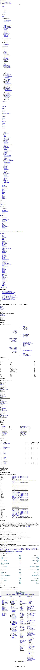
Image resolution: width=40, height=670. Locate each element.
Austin (13, 637)
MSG (5, 172)
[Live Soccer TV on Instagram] (31, 635)
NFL (31, 652)
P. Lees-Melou (2, 315)
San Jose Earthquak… (8, 90)
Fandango (5, 166)
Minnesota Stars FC (8, 95)
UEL (3, 188)
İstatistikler (2, 317)
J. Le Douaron (25, 343)
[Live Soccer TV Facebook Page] (31, 631)
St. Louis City (14, 629)
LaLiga (5, 29)
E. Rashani (10, 348)
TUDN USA (6, 146)
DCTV (5, 164)
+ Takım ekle (4, 208)
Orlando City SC (7, 80)
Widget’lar (30, 640)
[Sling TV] (6, 231)
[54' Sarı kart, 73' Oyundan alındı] (3, 403)
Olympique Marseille (6, 443)
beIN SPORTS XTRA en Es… (7, 264)
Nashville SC (7, 73)
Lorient (4, 454)
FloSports (5, 167)
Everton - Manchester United (30, 628)
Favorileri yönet (3, 204)
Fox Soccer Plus (6, 138)
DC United (7, 82)
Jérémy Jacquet (4, 433)
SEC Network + (4, 280)
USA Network (6, 147)
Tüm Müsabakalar (5, 46)
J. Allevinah (10, 338)
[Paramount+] (14, 231)
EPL (3, 193)
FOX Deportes (6, 152)
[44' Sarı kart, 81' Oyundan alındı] (3, 394)
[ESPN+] (21, 231)
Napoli (5, 62)
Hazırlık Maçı (6, 44)
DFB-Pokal (6, 35)
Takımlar (3, 47)
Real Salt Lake (7, 93)
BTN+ (5, 161)
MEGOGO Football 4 (15, 515)
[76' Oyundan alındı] (3, 396)
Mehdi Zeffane (4, 435)
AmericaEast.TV (5, 260)
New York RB (14, 616)
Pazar (5, 12)
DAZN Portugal (20, 502)
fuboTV (5, 145)
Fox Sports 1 (6, 140)
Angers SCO (5, 461)
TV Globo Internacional (6, 254)
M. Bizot (24, 353)
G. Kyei (1, 309)
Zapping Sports (6, 182)
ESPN (5, 135)
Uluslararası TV (2, 320)
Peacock (5, 154)
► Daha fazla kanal (3, 287)
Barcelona (5, 57)
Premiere (5, 175)
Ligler (3, 16)
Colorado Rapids (7, 92)
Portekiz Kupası (6, 34)
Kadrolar (1, 318)
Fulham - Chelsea (32, 605)
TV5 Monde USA (33, 549)
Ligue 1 (5, 31)
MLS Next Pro (6, 171)
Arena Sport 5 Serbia (19, 496)
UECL (3, 189)
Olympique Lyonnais (6, 447)
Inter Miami (13, 611)
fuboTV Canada (25, 480)
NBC (5, 136)
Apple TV (5, 143)
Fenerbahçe (6, 68)
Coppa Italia (6, 36)
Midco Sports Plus (7, 170)
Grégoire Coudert (24, 431)
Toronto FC (7, 81)
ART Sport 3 (14, 492)
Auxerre (4, 463)
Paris (4, 458)
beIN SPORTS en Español (6, 248)
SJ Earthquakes (14, 627)
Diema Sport (14, 479)
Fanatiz (5, 131)
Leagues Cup (4, 190)
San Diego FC (7, 96)
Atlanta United (14, 623)
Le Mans (4, 452)
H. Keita (10, 347)
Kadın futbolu (31, 637)
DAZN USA (6, 148)
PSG (4, 449)
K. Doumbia (25, 342)
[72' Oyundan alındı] (3, 408)
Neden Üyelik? (15, 587)
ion (2, 273)
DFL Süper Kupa (7, 33)
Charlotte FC (7, 77)
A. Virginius (15, 338)
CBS (5, 134)
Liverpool (5, 53)
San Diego (13, 633)
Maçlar (3, 6)
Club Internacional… (8, 74)
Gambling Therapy (21, 661)
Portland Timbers (7, 94)
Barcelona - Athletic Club (30, 609)
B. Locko (26, 335)
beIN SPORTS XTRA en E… (9, 160)
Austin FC (7, 98)
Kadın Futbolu (4, 186)
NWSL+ (5, 174)
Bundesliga (4, 195)
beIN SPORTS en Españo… (8, 144)
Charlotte (13, 613)
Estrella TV (6, 165)
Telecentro (6, 177)
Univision (5, 153)
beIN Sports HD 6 (15, 476)
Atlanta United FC (8, 85)
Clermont (1, 306)
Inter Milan (6, 61)
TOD (27, 476)
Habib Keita (4, 428)
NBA (29, 652)
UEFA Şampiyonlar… (7, 25)
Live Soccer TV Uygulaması (31, 639)
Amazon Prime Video (7, 156)
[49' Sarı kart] (4, 389)
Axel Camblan (23, 435)
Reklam (30, 641)
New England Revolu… (8, 76)
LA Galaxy (7, 97)
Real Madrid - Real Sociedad (30, 607)
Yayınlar (30, 645)
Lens (4, 444)
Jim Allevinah (4, 426)
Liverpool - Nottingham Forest (30, 612)
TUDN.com (6, 180)
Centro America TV (23, 632)
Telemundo (21, 617)
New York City (14, 615)
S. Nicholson (15, 339)
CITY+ (3, 267)
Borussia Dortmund (7, 66)
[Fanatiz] (18, 231)
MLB (29, 653)
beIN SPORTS (6, 133)
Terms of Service (13, 589)
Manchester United (7, 55)
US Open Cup (6, 21)
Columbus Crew (14, 622)
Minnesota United (15, 632)
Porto (5, 64)
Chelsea (5, 52)
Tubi (5, 179)
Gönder (11, 587)
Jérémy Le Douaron (24, 426)
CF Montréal (14, 621)
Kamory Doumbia (24, 427)
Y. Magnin (11, 349)
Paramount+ (4, 247)
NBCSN (5, 149)
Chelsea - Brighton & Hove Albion (31, 614)
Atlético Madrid (6, 59)
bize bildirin (28, 526)
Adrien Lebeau (23, 434)
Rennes (4, 453)
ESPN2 (5, 137)
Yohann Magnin (4, 431)
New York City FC (8, 78)
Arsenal (5, 51)
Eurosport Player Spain (15, 510)
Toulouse (4, 462)
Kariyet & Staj (31, 643)
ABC (5, 132)
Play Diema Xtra (18, 479)
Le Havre (4, 459)
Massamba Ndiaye (5, 432)
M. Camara (29, 342)
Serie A (3, 194)
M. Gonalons (15, 347)
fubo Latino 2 (6, 169)
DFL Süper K (4, 198)
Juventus (5, 60)
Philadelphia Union (8, 83)
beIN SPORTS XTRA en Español (17, 549)
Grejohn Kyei (4, 427)
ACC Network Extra (7, 155)
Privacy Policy (6, 589)
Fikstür (1, 319)
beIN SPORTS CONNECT (22, 476)
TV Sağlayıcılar (29, 596)
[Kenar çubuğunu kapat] (0, 300)
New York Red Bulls (8, 79)
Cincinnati (13, 614)
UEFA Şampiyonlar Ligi (6, 222)
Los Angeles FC (7, 89)
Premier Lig (6, 28)
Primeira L (4, 197)
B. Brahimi (25, 350)
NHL (33, 652)
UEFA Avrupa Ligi (7, 26)
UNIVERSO (6, 151)
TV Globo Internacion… (22, 618)
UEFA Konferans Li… (7, 27)
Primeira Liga (6, 32)
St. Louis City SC (7, 91)
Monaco (4, 448)
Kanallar (1, 233)
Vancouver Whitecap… (8, 87)
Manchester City (6, 54)
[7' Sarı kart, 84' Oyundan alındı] (4, 406)
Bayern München (7, 65)
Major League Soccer (7, 20)
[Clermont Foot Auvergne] (2, 308)
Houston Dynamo (7, 88)
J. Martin (24, 344)
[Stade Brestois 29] (1, 314)
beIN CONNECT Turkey (16, 514)
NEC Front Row (6, 173)
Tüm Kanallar (4, 183)
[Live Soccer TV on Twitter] (31, 633)
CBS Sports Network (5, 240)
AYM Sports (6, 158)
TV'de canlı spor (31, 651)
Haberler (3, 185)
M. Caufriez (15, 332)
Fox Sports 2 (6, 142)
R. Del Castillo (25, 336)
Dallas (13, 628)
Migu (13, 483)
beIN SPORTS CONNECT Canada (17, 480)
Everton (5, 56)
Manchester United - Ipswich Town (30, 617)
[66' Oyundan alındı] (3, 399)
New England (14, 612)
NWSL (3, 599)
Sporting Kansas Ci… (8, 99)
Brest (1, 307)
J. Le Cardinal (25, 328)
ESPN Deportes (6, 139)
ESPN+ (5, 141)
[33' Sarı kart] (3, 417)
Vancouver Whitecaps (13, 624)
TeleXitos (5, 178)
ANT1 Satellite (6, 157)
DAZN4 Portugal (15, 502)
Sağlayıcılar (30, 644)
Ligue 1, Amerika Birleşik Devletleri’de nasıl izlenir (14, 551)
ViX (5, 181)
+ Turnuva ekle (4, 217)
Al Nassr (12, 607)
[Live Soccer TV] (3, 0)
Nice (4, 456)
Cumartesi (5, 11)
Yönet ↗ (4, 206)
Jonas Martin (23, 428)
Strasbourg (5, 464)
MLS (3, 191)
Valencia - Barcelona (32, 629)
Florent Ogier (4, 434)
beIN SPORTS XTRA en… (22, 630)
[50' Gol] (3, 410)
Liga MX (5, 40)
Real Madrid (6, 58)
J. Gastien (15, 330)
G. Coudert (25, 355)
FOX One (5, 168)
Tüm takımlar (4, 101)
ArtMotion (18, 492)
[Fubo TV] (2, 231)
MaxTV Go (14, 496)
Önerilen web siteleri (32, 646)
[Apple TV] (10, 231)
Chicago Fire (7, 75)
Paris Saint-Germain (7, 67)
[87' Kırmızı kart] (2, 420)
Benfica (5, 63)
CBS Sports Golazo (7, 162)
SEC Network (22, 645)
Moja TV (13, 478)
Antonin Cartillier (24, 432)
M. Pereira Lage (25, 326)
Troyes (4, 457)
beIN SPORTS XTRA (7, 159)
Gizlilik (30, 642)
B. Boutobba (15, 348)
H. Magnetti (28, 344)
